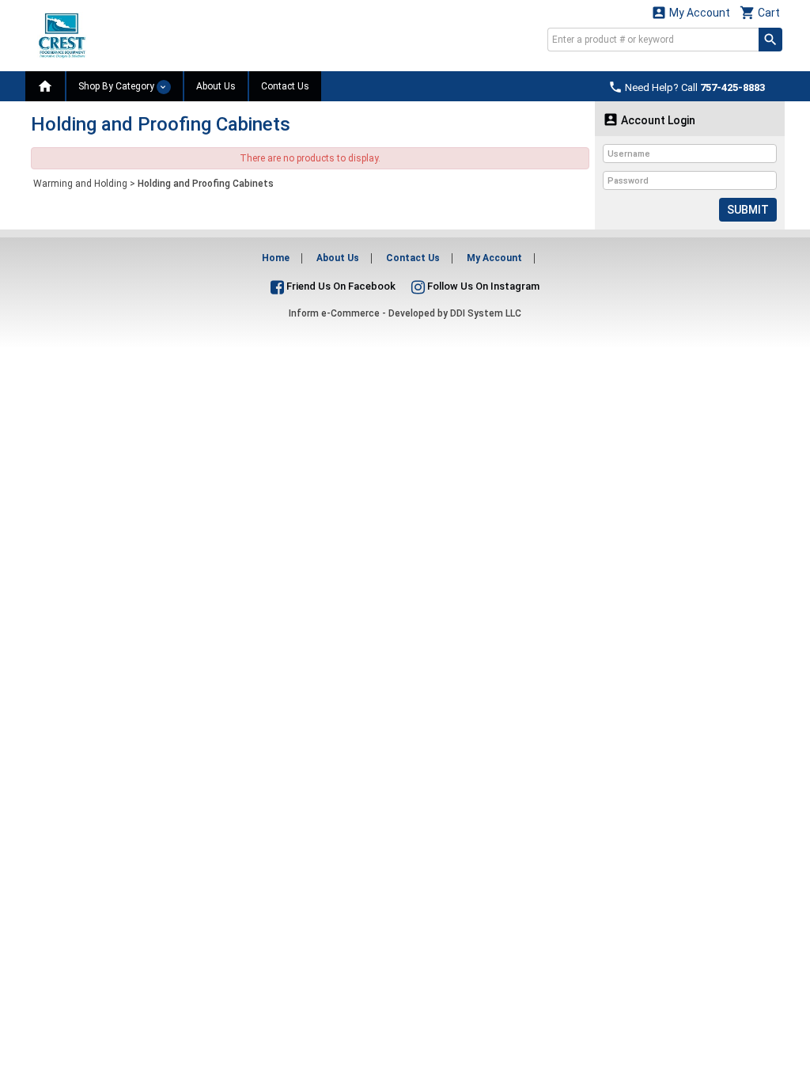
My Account (690, 12)
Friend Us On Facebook (340, 286)
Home (276, 258)
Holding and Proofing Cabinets (206, 183)
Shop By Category (117, 86)
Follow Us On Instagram (482, 286)
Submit (748, 209)
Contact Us (285, 86)
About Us (216, 86)
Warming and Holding (80, 183)
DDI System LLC (485, 313)
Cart (760, 12)
